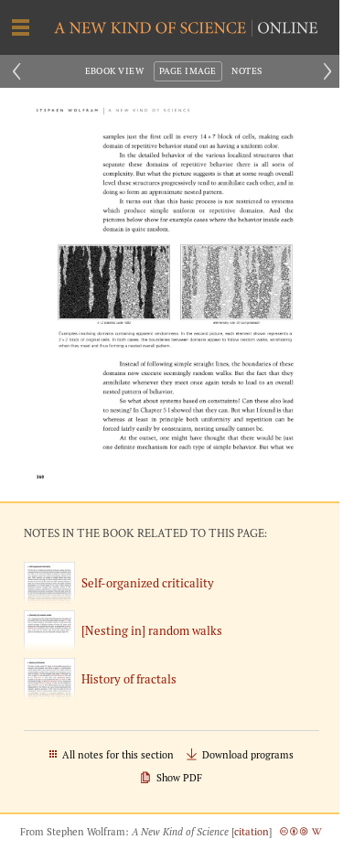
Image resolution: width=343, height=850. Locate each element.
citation (251, 831)
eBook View (115, 71)
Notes (246, 71)
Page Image (188, 71)
